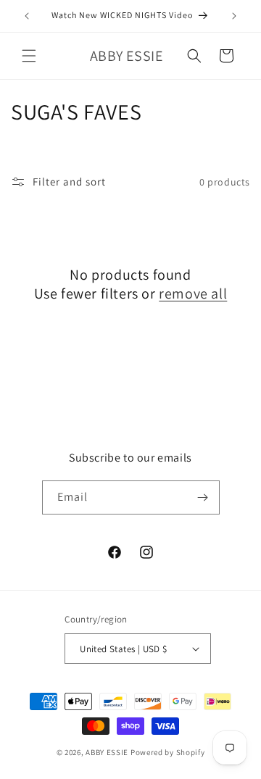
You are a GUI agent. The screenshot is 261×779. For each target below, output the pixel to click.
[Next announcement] (234, 16)
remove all (193, 293)
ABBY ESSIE (107, 752)
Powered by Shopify (167, 752)
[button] (29, 56)
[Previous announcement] (27, 16)
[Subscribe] (203, 497)
